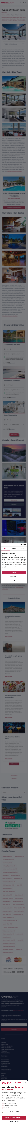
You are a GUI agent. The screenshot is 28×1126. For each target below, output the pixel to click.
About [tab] (23, 548)
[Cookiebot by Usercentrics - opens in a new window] (20, 544)
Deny (14, 580)
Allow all (14, 572)
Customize (13, 576)
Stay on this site (14, 1121)
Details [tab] (14, 548)
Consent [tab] (5, 548)
